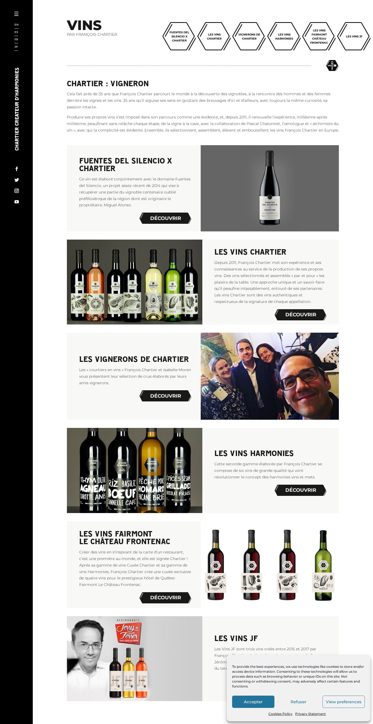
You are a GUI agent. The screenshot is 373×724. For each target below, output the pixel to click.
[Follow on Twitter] (16, 179)
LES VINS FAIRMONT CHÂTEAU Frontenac (319, 36)
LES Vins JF (354, 36)
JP (16, 47)
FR (16, 39)
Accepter (253, 701)
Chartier (33, 33)
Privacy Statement (310, 714)
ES (16, 32)
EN (16, 24)
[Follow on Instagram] (16, 190)
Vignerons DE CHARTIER (249, 36)
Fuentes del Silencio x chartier (179, 36)
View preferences (344, 701)
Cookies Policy (280, 714)
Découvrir (165, 218)
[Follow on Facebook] (16, 169)
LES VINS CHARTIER (214, 36)
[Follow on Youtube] (16, 201)
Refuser (298, 701)
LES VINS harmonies (284, 36)
